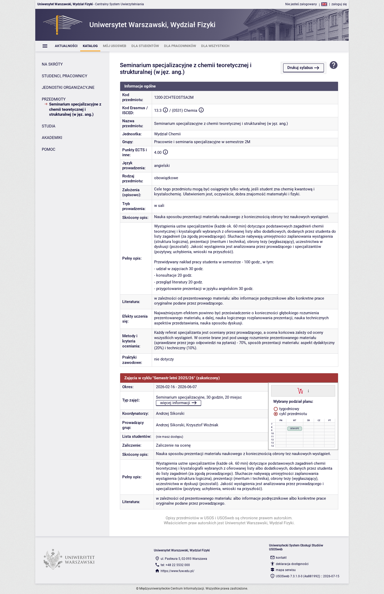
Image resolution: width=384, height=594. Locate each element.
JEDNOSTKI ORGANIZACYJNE (68, 87)
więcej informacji (175, 402)
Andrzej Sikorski (170, 413)
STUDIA (48, 126)
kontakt (281, 558)
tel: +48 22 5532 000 (175, 565)
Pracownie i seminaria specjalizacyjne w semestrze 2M (202, 141)
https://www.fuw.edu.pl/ (177, 571)
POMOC (48, 149)
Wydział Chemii (167, 134)
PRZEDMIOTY (54, 99)
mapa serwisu (286, 570)
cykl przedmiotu (292, 413)
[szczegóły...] (308, 390)
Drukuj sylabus (300, 67)
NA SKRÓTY (52, 64)
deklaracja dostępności (292, 564)
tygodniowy (288, 408)
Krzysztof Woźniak (202, 425)
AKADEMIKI (52, 137)
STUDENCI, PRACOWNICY (64, 76)
